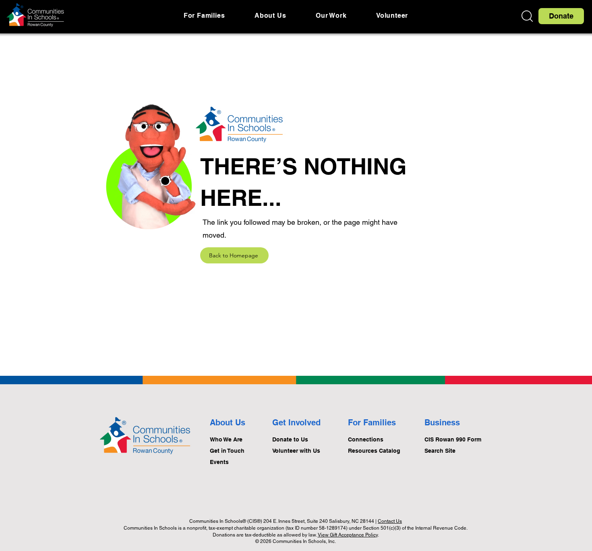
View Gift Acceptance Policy (348, 535)
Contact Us (390, 521)
